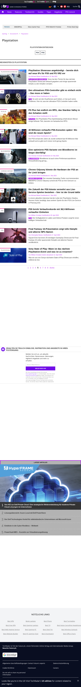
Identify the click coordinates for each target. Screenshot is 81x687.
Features (18, 12)
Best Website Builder (10, 634)
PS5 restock (70, 12)
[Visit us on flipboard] (65, 6)
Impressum (32, 668)
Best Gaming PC (30, 630)
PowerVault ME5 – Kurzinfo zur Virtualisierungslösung (26, 532)
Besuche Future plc (9, 648)
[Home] (29, 2)
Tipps (49, 12)
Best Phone (48, 621)
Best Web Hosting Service (11, 630)
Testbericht (29, 12)
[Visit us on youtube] (61, 6)
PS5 (2, 131)
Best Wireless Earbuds (69, 630)
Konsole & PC (14, 34)
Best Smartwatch (48, 634)
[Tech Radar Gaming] (53, 2)
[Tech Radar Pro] (42, 2)
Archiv (52, 268)
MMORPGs (18, 27)
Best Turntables (69, 621)
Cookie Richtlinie (8, 668)
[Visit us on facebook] (54, 6)
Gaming (4, 34)
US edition (47, 681)
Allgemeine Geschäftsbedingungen (15, 663)
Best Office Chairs (69, 634)
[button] (76, 6)
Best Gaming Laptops (30, 625)
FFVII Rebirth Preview (53, 27)
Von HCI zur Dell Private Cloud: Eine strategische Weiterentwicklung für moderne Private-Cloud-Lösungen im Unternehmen (40, 506)
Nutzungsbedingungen (31, 373)
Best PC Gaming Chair (30, 634)
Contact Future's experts (36, 663)
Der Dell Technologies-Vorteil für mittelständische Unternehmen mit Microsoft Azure (37, 519)
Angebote (58, 12)
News (9, 12)
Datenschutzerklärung (31, 375)
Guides (40, 12)
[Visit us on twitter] (58, 6)
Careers (56, 668)
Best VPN (10, 621)
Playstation (24, 34)
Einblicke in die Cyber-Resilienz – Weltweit (21, 526)
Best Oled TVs (48, 630)
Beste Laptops (31, 621)
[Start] (3, 12)
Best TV (47, 625)
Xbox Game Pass (34, 27)
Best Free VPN (11, 625)
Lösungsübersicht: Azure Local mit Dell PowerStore (25, 513)
